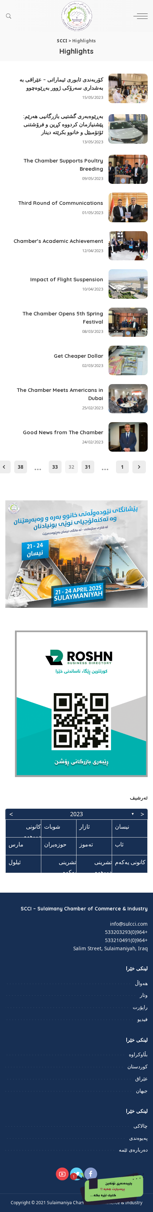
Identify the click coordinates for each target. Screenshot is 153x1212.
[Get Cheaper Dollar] (128, 360)
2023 (76, 814)
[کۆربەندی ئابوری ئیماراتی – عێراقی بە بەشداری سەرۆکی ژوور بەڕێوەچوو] (128, 88)
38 (20, 467)
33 (55, 467)
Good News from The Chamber (63, 432)
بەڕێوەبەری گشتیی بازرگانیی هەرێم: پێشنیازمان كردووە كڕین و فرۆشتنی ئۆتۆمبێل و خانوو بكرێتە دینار (63, 124)
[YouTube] (62, 1174)
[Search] (10, 16)
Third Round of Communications (60, 203)
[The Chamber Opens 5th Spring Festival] (128, 322)
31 (88, 467)
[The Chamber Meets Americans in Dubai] (128, 399)
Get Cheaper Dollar (78, 355)
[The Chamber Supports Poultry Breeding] (128, 169)
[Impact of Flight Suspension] (128, 284)
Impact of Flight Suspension (66, 279)
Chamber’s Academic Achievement (58, 241)
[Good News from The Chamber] (128, 437)
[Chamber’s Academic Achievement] (128, 246)
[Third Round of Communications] (128, 207)
